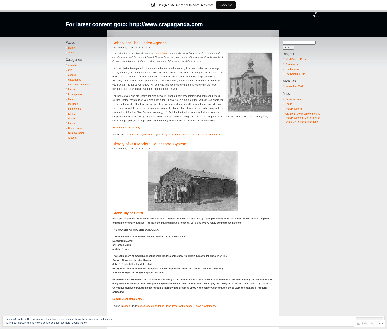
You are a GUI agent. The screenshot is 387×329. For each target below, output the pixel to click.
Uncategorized (76, 128)
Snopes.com (292, 64)
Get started (226, 4)
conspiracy (144, 306)
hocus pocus (75, 94)
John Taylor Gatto (128, 213)
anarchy (72, 65)
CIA (70, 70)
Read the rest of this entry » (127, 127)
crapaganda (74, 79)
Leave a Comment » (209, 134)
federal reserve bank (79, 84)
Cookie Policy (79, 322)
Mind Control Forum (296, 59)
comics (72, 75)
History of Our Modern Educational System (149, 144)
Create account (293, 99)
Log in (288, 104)
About (316, 16)
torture (71, 123)
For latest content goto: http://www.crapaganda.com (134, 24)
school (71, 118)
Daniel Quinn (161, 53)
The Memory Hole (295, 69)
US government (76, 133)
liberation (73, 99)
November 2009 (294, 86)
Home (71, 47)
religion (72, 113)
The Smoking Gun (295, 74)
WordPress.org (293, 108)
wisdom (72, 137)
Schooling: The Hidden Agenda (139, 43)
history (71, 89)
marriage (73, 104)
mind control (75, 108)
